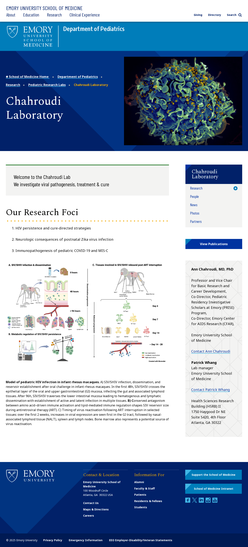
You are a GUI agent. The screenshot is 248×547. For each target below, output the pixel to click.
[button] (213, 174)
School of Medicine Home (28, 77)
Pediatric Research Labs (47, 85)
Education (31, 14)
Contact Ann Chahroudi (210, 351)
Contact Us (91, 503)
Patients (140, 494)
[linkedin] (202, 501)
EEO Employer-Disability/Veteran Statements (140, 540)
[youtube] (214, 501)
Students (140, 507)
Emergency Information (85, 540)
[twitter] (195, 501)
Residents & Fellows (148, 501)
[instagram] (208, 501)
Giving (198, 15)
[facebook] (188, 501)
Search (231, 15)
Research (54, 14)
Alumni (139, 482)
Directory (214, 15)
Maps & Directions (96, 509)
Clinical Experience (85, 14)
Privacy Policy (52, 540)
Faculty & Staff (144, 488)
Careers (88, 515)
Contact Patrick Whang (210, 389)
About (10, 14)
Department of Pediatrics (78, 77)
